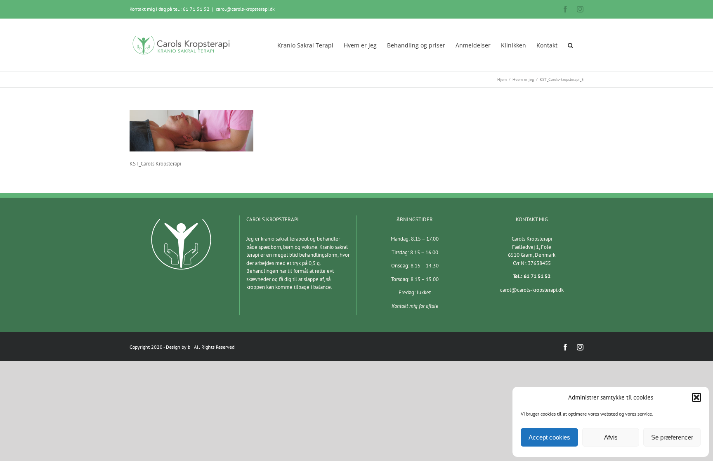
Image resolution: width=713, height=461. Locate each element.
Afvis (611, 437)
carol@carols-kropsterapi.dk (245, 9)
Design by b (178, 347)
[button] (696, 397)
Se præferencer (672, 437)
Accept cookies (549, 437)
